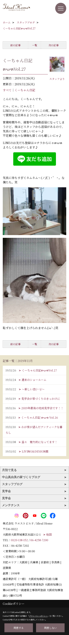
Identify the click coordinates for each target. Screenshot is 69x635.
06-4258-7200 (39, 540)
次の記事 (53, 45)
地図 (49, 534)
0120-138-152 (19, 540)
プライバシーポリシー (38, 615)
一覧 (34, 45)
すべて (7, 90)
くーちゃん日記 (25, 90)
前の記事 (15, 45)
